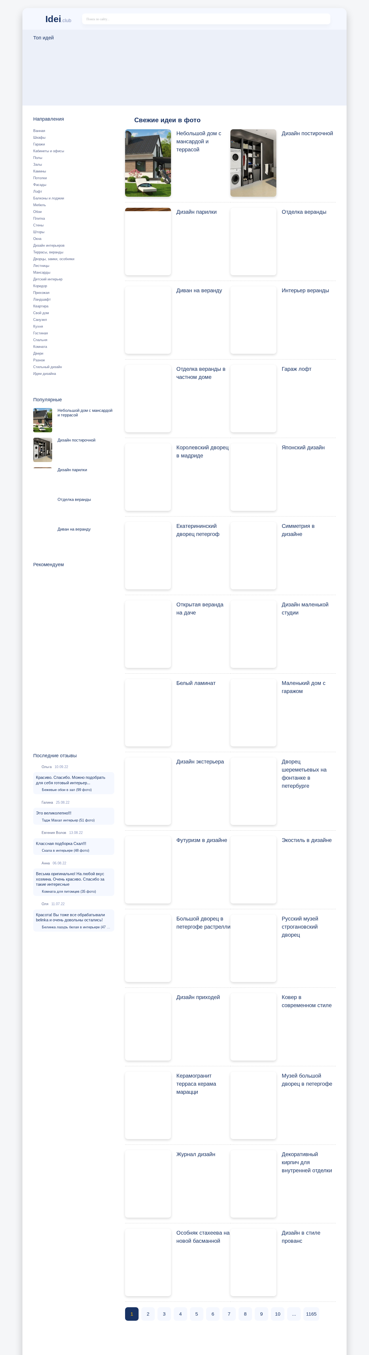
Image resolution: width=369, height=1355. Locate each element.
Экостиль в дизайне (307, 840)
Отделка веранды (304, 212)
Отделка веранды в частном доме (201, 373)
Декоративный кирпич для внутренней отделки (307, 1162)
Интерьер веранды (305, 290)
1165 (311, 1314)
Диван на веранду (199, 290)
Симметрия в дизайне (298, 530)
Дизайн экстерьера (200, 762)
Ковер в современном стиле (307, 1001)
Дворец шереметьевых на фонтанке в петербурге (304, 774)
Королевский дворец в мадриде (202, 451)
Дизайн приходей (198, 997)
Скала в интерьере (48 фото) (65, 850)
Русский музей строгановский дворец (300, 927)
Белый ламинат (196, 683)
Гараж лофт (296, 369)
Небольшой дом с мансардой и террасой (198, 141)
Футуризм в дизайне (201, 840)
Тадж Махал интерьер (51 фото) (68, 820)
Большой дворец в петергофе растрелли (203, 923)
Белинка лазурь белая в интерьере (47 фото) (77, 927)
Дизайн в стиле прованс (301, 1237)
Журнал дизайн (195, 1154)
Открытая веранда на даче (199, 609)
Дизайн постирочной (307, 133)
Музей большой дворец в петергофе (307, 1080)
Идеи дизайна (44, 374)
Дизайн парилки (196, 212)
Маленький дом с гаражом (304, 687)
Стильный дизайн (47, 367)
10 (277, 1314)
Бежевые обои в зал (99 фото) (67, 790)
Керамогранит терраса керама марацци (196, 1084)
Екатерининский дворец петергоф (197, 530)
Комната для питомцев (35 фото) (69, 891)
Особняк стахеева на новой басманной (203, 1237)
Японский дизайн (303, 447)
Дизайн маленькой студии (305, 609)
